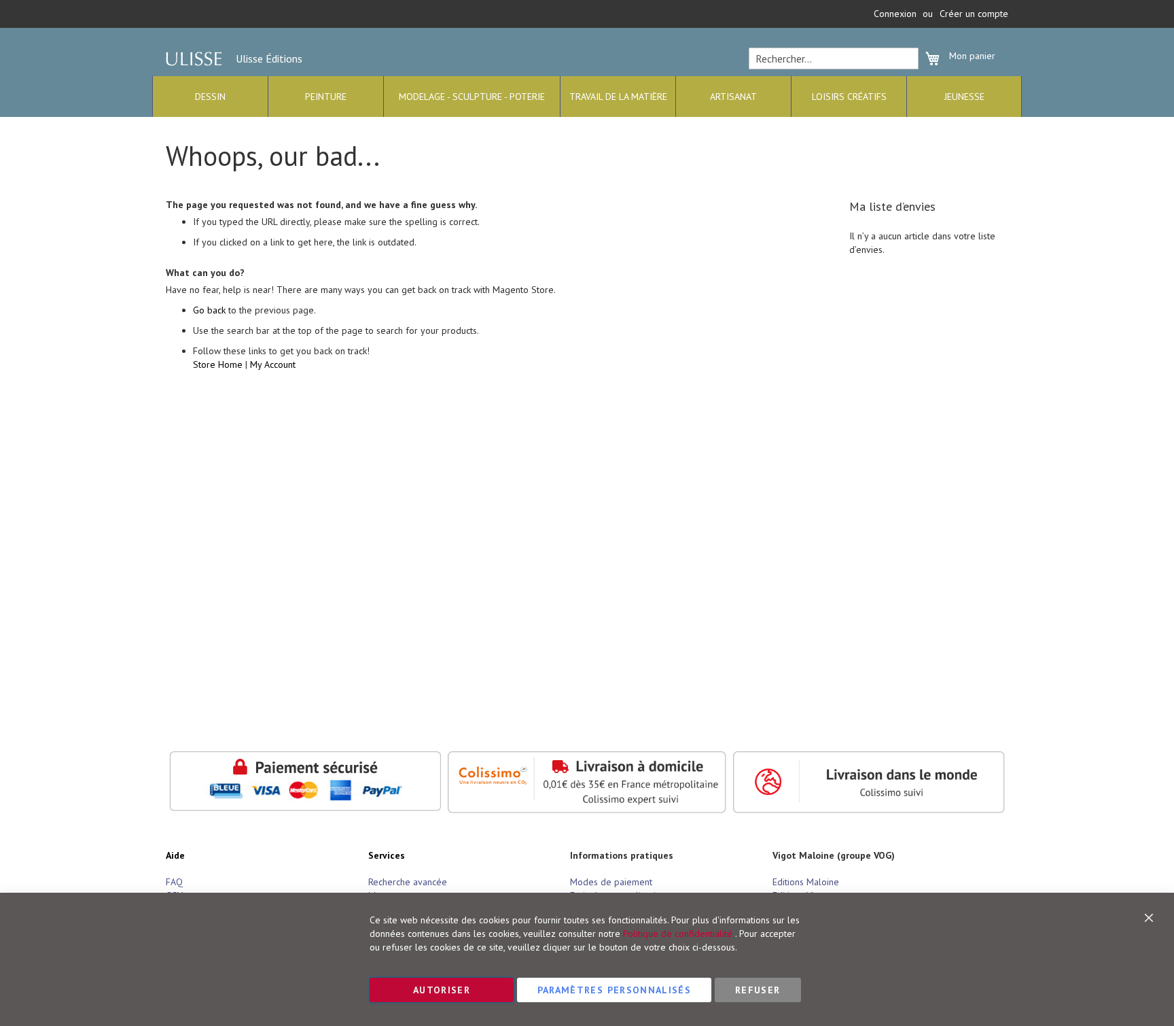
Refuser (757, 990)
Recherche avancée (407, 882)
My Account (273, 364)
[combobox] (834, 58)
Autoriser (441, 990)
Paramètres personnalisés (614, 990)
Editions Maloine (805, 882)
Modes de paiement (611, 882)
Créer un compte (974, 13)
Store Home (218, 364)
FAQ (174, 882)
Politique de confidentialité (677, 933)
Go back (209, 310)
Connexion (895, 13)
